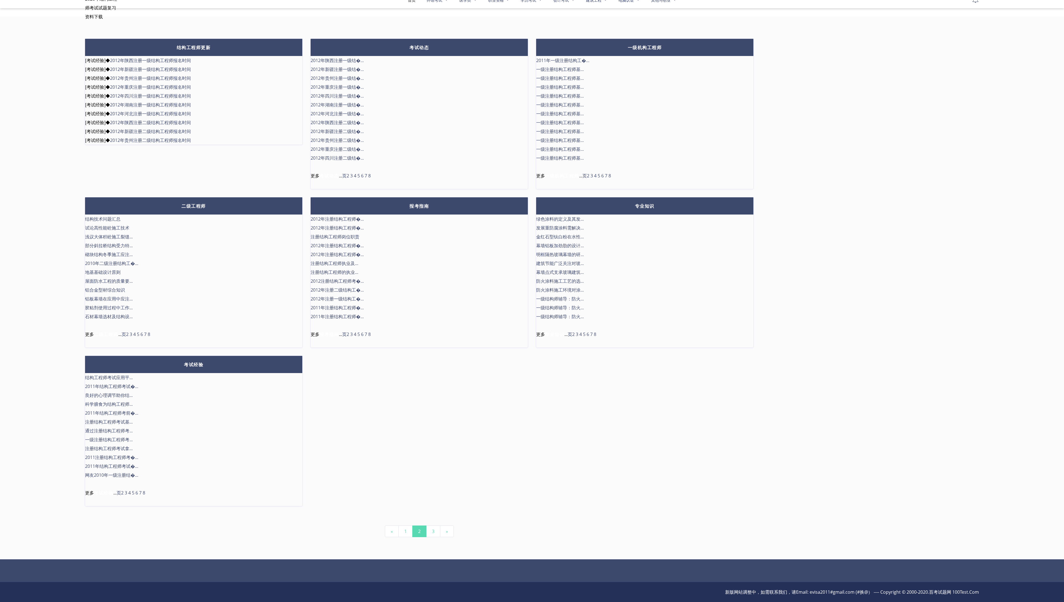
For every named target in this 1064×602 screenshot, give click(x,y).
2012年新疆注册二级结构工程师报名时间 (150, 131)
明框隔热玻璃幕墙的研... (560, 254)
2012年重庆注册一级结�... (337, 87)
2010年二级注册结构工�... (111, 263)
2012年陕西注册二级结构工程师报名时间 (150, 122)
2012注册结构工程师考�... (337, 281)
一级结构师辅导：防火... (560, 299)
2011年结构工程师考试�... (111, 386)
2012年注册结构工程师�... (337, 219)
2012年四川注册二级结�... (337, 158)
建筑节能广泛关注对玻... (560, 263)
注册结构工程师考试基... (109, 422)
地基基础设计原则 (103, 272)
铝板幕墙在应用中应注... (109, 299)
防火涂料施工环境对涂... (560, 290)
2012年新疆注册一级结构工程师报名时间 (150, 69)
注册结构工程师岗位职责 (335, 237)
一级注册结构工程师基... (560, 69)
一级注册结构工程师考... (109, 440)
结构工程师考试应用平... (109, 377)
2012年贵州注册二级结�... (337, 140)
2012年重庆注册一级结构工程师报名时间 (150, 87)
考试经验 (193, 364)
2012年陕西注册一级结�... (337, 60)
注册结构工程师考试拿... (109, 448)
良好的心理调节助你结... (109, 395)
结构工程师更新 (194, 47)
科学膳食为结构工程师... (109, 404)
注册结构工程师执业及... (334, 263)
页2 (345, 176)
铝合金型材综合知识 (105, 290)
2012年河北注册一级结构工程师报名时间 (150, 114)
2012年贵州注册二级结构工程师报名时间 (150, 140)
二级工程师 (193, 206)
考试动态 (419, 47)
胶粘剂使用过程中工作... (109, 308)
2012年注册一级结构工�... (337, 299)
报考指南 (419, 206)
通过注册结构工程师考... (109, 431)
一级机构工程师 (645, 47)
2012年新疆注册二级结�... (337, 131)
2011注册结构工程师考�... (111, 457)
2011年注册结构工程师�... (337, 308)
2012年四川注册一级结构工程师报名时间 (150, 96)
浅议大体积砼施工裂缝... (109, 237)
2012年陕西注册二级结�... (337, 122)
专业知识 (644, 206)
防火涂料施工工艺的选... (560, 281)
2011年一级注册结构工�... (562, 60)
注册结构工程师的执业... (334, 272)
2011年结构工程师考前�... (111, 413)
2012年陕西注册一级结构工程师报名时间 (150, 60)
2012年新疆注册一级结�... (337, 69)
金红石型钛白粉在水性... (560, 237)
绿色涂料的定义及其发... (560, 219)
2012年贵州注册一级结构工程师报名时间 (150, 78)
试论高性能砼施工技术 (107, 228)
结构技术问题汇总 (103, 219)
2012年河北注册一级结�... (337, 114)
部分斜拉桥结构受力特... (109, 246)
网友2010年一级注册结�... (111, 475)
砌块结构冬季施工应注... (109, 254)
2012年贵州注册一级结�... (337, 78)
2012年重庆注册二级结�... (337, 149)
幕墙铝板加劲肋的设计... (560, 246)
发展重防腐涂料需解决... (560, 228)
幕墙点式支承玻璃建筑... (560, 272)
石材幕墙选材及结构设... (109, 316)
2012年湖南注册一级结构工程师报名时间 (150, 105)
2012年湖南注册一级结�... (337, 105)
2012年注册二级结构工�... (337, 290)
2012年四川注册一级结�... (337, 96)
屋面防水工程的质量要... (109, 281)
